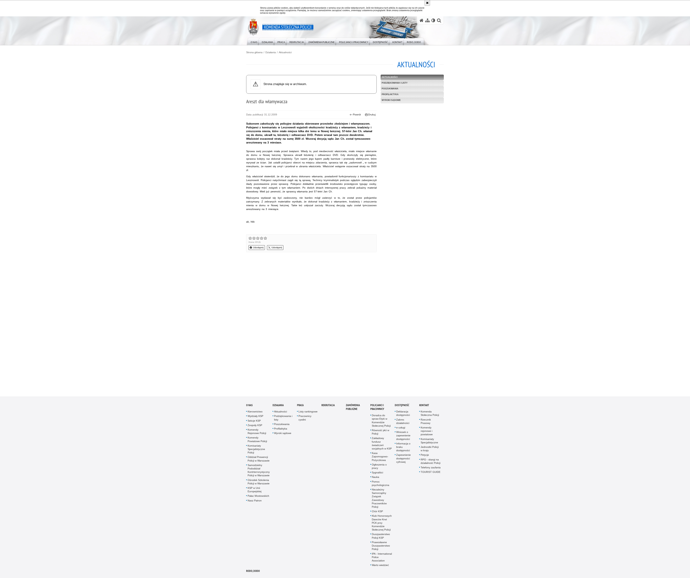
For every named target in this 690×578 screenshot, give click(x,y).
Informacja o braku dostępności (403, 448)
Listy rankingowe (308, 412)
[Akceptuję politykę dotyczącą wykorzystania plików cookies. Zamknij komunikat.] (427, 3)
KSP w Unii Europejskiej (254, 491)
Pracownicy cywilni (304, 419)
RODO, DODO (253, 572)
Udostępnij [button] (258, 247)
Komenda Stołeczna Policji (430, 414)
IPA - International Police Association (382, 558)
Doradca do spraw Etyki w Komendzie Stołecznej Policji (381, 421)
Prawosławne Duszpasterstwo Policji (381, 547)
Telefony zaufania (431, 468)
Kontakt (424, 406)
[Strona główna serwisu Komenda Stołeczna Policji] (422, 20)
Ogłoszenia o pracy (379, 467)
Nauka (375, 478)
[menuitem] (254, 41)
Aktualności (285, 52)
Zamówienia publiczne (353, 408)
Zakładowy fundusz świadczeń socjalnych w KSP (382, 444)
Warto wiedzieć (380, 566)
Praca (300, 406)
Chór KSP (377, 512)
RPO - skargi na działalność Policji (430, 462)
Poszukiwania (390, 88)
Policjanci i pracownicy (377, 408)
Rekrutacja (328, 406)
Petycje (425, 455)
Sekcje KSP (254, 421)
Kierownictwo (255, 412)
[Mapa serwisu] (427, 20)
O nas (249, 406)
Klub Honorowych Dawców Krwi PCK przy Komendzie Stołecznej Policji (382, 523)
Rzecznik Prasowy (426, 422)
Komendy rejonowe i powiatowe (427, 432)
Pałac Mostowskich (258, 496)
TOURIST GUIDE (430, 473)
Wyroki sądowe (391, 100)
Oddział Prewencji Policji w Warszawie (259, 460)
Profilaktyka (390, 94)
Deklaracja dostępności (403, 414)
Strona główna (254, 52)
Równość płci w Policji (380, 433)
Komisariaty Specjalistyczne (429, 441)
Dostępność (402, 406)
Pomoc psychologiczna (380, 484)
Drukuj (372, 114)
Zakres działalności (402, 422)
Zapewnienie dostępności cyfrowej (403, 459)
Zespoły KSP (255, 426)
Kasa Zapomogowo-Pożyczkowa (380, 457)
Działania (270, 52)
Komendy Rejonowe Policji (257, 432)
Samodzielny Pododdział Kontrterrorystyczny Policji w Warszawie (259, 471)
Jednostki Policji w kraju (430, 450)
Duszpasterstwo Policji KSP (381, 537)
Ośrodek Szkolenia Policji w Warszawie (259, 482)
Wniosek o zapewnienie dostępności (403, 436)
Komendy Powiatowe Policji (257, 440)
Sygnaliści (377, 473)
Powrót (357, 114)
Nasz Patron (255, 501)
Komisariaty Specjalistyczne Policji (256, 450)
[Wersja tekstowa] (433, 20)
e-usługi (400, 428)
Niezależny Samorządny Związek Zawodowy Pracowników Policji (379, 499)
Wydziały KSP (255, 417)
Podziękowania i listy (395, 83)
